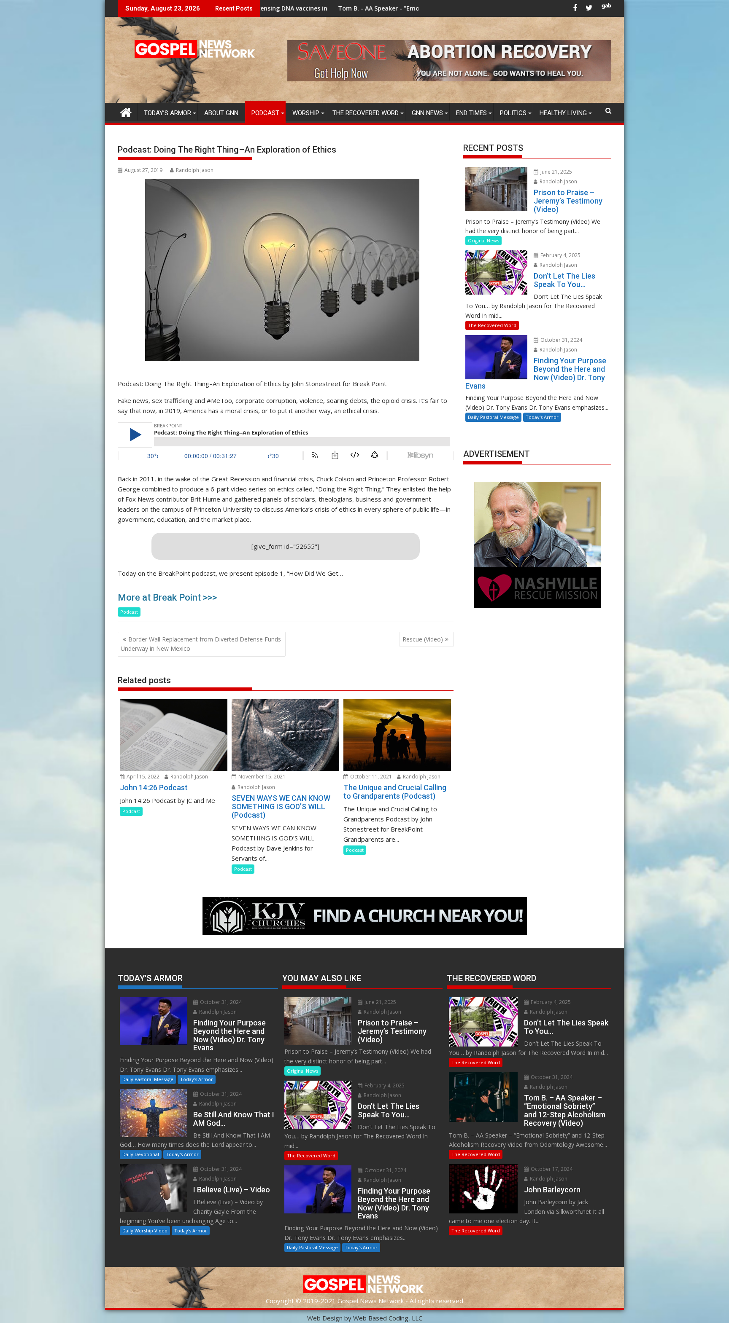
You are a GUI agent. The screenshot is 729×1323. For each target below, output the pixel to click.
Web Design (325, 1318)
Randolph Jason (194, 170)
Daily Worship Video (144, 1230)
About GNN (221, 113)
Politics (513, 113)
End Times (471, 113)
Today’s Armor (167, 113)
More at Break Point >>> (167, 597)
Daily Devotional (140, 1154)
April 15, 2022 (142, 776)
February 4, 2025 (559, 255)
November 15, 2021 (261, 776)
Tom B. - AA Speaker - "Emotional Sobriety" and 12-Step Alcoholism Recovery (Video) (360, 8)
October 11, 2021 (370, 776)
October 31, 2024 (560, 339)
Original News (483, 240)
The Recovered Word (365, 113)
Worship (305, 113)
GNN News (427, 113)
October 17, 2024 (550, 1169)
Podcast (265, 113)
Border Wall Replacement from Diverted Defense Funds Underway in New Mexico (201, 643)
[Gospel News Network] (126, 111)
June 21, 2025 (555, 171)
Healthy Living (563, 113)
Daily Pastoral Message (493, 417)
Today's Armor (542, 417)
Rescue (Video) (422, 639)
